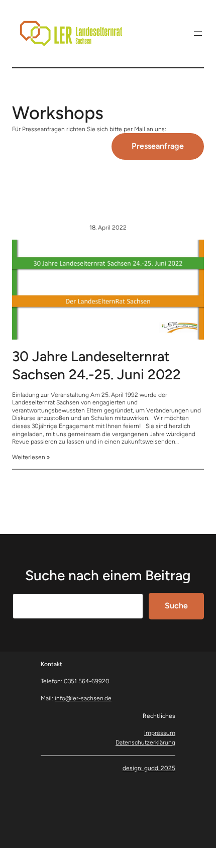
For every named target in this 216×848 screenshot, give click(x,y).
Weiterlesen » (31, 457)
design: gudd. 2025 (149, 768)
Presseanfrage (158, 146)
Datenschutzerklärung (145, 742)
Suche (176, 605)
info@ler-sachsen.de (83, 698)
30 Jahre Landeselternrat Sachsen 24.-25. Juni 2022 (96, 365)
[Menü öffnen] (198, 34)
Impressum (159, 732)
